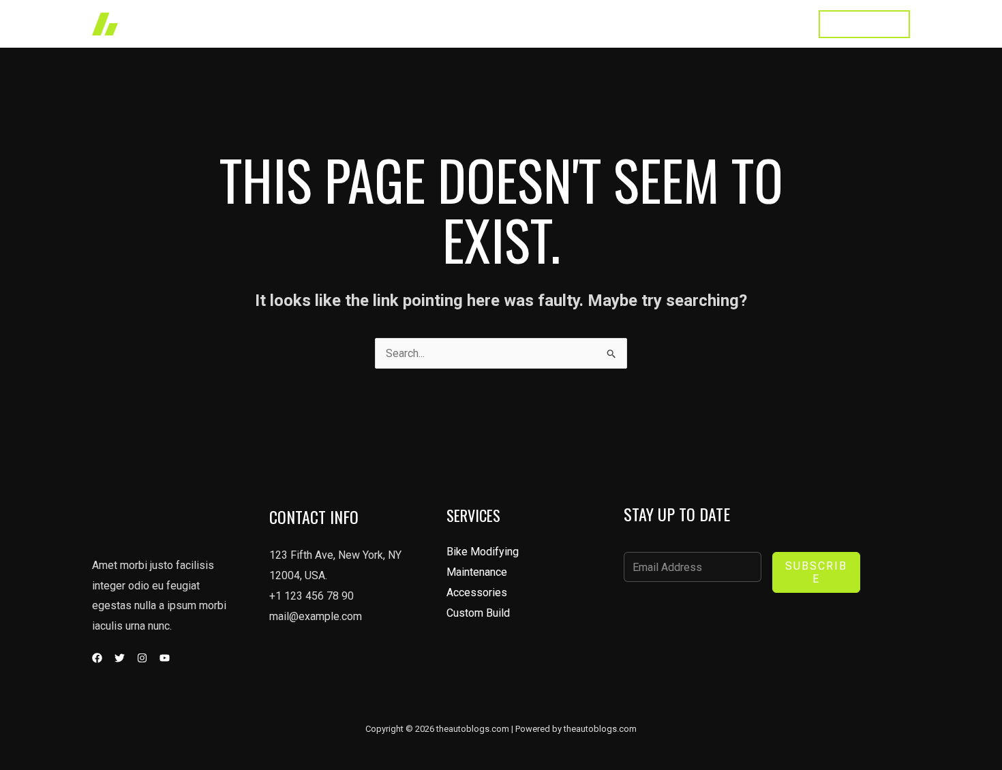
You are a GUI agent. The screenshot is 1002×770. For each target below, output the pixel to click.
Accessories (476, 592)
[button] (864, 24)
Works (514, 23)
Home (463, 23)
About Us (637, 23)
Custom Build (478, 612)
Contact (776, 23)
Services (572, 23)
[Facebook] (97, 658)
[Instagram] (142, 658)
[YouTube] (165, 658)
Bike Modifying (482, 551)
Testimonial (708, 23)
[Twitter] (120, 658)
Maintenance (476, 572)
